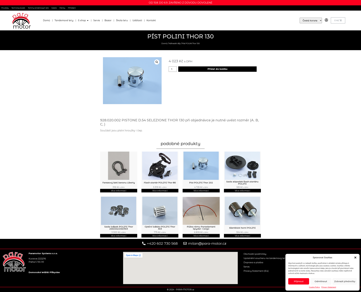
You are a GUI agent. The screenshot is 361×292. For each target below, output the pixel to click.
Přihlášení (72, 8)
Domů (164, 43)
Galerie (54, 8)
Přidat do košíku (217, 69)
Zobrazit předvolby (344, 281)
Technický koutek (18, 8)
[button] (355, 257)
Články (62, 8)
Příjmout (298, 281)
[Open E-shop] (88, 20)
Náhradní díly (174, 43)
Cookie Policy (314, 287)
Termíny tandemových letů (38, 8)
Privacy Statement (328, 287)
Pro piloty (5, 8)
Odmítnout (321, 281)
